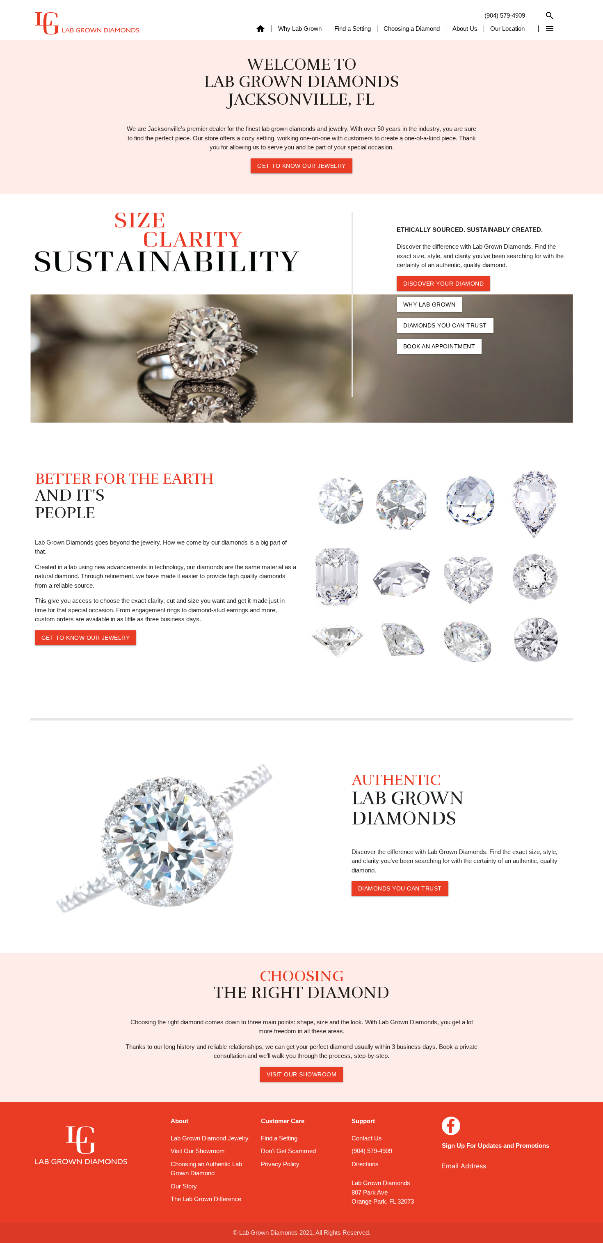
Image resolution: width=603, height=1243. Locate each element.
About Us (464, 28)
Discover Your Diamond (443, 283)
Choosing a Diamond (412, 28)
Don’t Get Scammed (288, 1150)
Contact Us (367, 1138)
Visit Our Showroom (301, 1074)
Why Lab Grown (300, 28)
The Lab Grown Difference (206, 1198)
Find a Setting (352, 28)
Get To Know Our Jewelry (301, 166)
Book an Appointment (439, 346)
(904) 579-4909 (504, 15)
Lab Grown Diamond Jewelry (210, 1138)
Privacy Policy (280, 1164)
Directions (365, 1164)
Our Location (507, 28)
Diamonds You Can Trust (445, 325)
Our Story (184, 1186)
